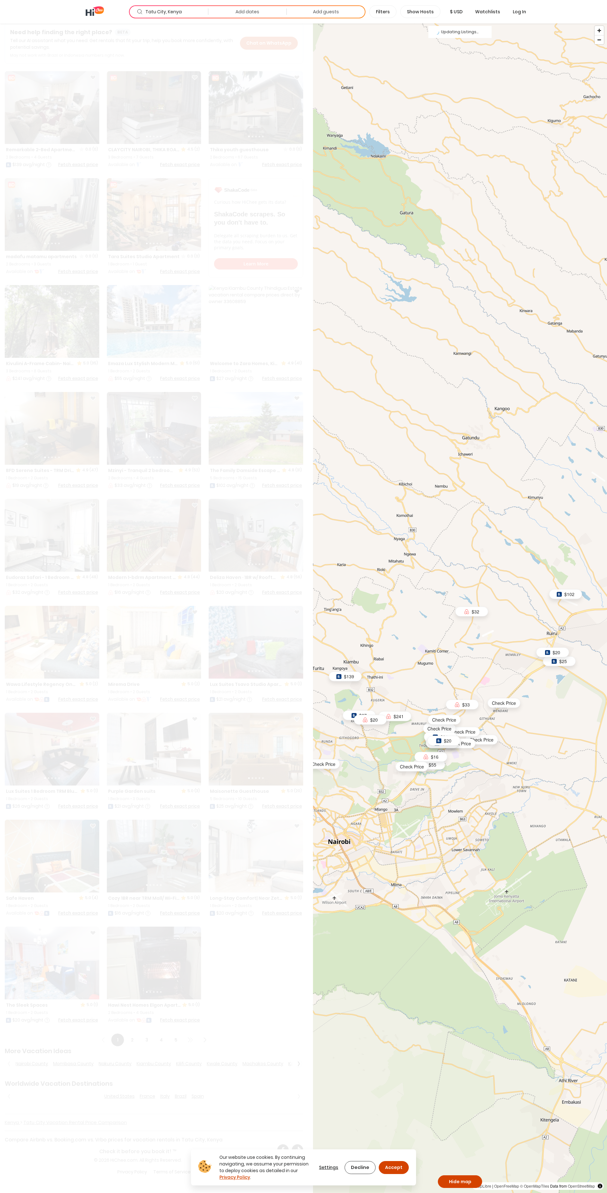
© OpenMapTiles (534, 1186)
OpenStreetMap (581, 1186)
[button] (456, 11)
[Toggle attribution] (600, 1186)
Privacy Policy (234, 1177)
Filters (383, 12)
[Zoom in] (599, 30)
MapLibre (483, 1186)
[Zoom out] (599, 39)
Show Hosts (420, 12)
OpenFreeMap (506, 1186)
